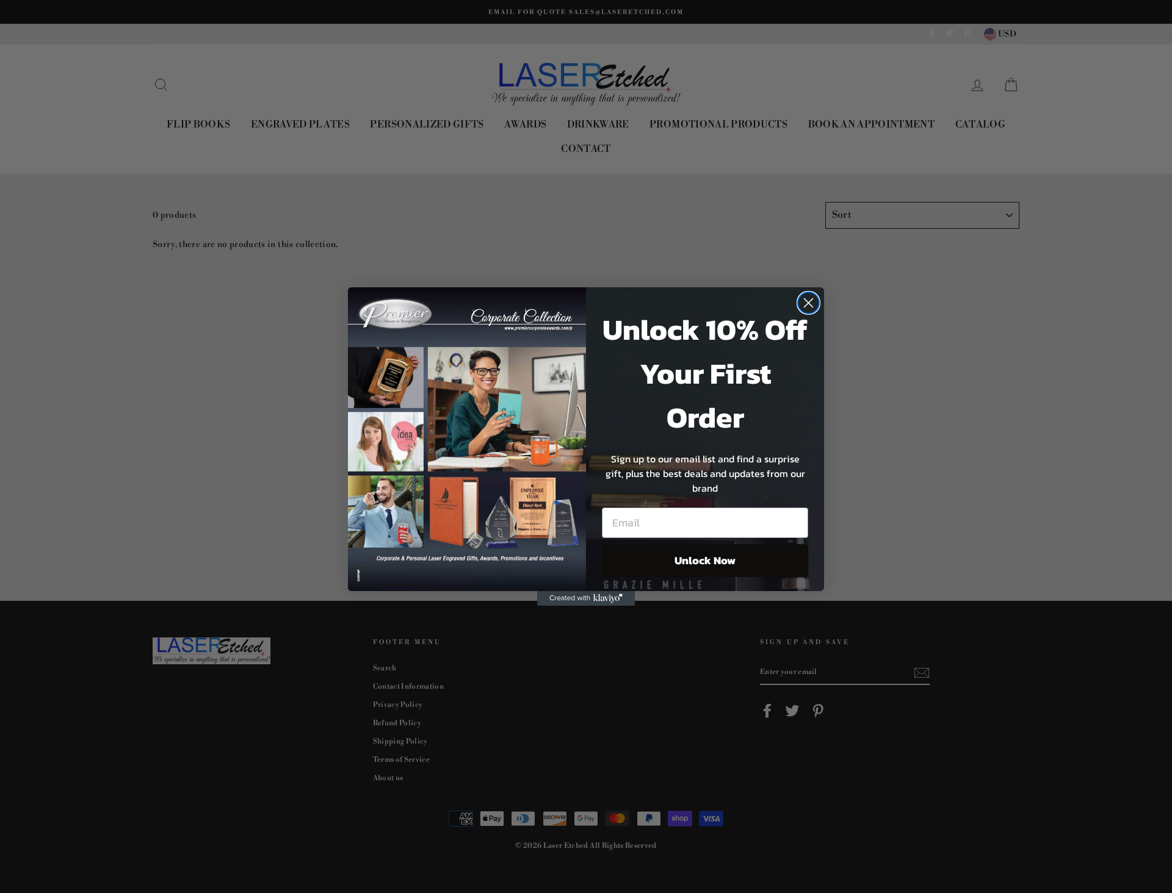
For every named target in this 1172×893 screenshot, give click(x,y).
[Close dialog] (808, 303)
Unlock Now (705, 560)
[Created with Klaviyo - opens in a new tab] (586, 598)
